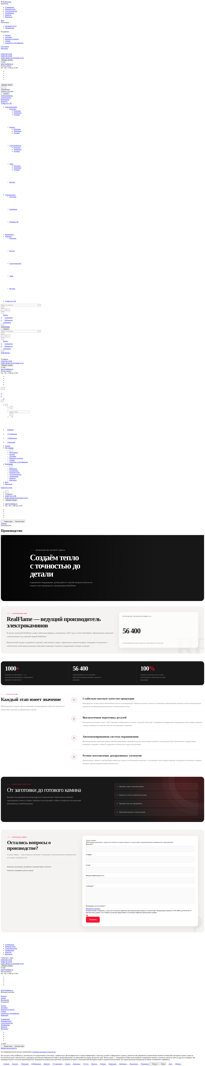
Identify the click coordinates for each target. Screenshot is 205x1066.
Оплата (3, 1006)
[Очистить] (39, 305)
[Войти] (2, 391)
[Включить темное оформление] (3, 87)
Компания (4, 1015)
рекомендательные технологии (44, 1052)
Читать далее (108, 1058)
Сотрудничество (11, 948)
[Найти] (8, 309)
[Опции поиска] (2, 307)
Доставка (4, 1008)
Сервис (3, 1011)
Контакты (8, 954)
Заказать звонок (7, 60)
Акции (3, 998)
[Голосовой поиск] (3, 309)
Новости (8, 952)
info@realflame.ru (7, 64)
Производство (10, 946)
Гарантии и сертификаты (10, 1013)
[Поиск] (2, 388)
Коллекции (5, 1000)
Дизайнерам (9, 950)
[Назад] (11, 407)
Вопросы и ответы (7, 1009)
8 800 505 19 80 (6, 54)
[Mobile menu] (2, 351)
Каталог (4, 996)
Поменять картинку (93, 909)
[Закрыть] (2, 401)
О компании (9, 945)
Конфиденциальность (9, 1048)
